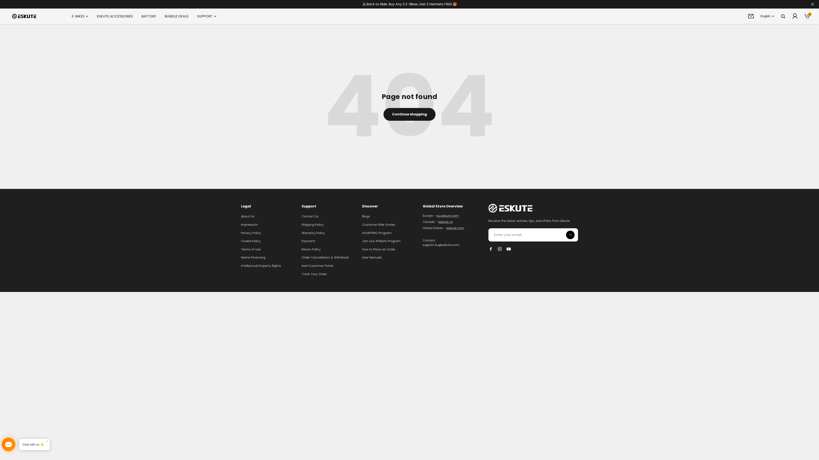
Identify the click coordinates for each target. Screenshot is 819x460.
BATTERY (148, 16)
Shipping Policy (313, 225)
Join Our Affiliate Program (381, 241)
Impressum (249, 225)
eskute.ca (445, 222)
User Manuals (372, 257)
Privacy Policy (251, 233)
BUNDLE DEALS (177, 16)
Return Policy (311, 249)
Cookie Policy (251, 241)
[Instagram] (499, 249)
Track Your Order (314, 274)
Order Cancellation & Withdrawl (325, 257)
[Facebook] (490, 249)
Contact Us (310, 216)
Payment (308, 241)
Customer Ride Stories (378, 225)
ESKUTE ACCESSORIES (115, 16)
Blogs (366, 216)
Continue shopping (409, 114)
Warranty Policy (313, 233)
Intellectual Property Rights (261, 266)
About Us (247, 216)
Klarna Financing (253, 257)
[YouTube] (508, 249)
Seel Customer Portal (317, 266)
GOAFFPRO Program (377, 233)
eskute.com (455, 228)
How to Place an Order (378, 249)
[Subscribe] (570, 235)
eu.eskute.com (448, 216)
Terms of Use (251, 249)
